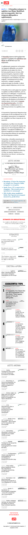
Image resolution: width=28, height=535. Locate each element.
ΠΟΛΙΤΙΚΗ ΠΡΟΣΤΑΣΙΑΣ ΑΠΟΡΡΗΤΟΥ (17, 229)
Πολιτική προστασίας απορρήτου (17, 526)
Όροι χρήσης (6, 526)
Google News (20, 200)
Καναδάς (6, 57)
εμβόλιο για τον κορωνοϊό (14, 209)
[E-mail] (22, 51)
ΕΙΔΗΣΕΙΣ (6, 5)
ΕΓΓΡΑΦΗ (23, 226)
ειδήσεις (16, 202)
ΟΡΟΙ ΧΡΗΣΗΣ (6, 229)
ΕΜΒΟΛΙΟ (11, 213)
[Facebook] (24, 39)
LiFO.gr (13, 200)
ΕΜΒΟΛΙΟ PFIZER (17, 207)
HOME (2, 5)
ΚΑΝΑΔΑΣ (17, 213)
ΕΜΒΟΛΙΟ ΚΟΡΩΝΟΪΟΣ (10, 211)
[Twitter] (26, 39)
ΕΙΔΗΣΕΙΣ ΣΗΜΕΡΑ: (8, 179)
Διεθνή (11, 5)
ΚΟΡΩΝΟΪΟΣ (20, 211)
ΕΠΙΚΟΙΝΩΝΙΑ (14, 515)
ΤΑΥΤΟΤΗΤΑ (14, 513)
